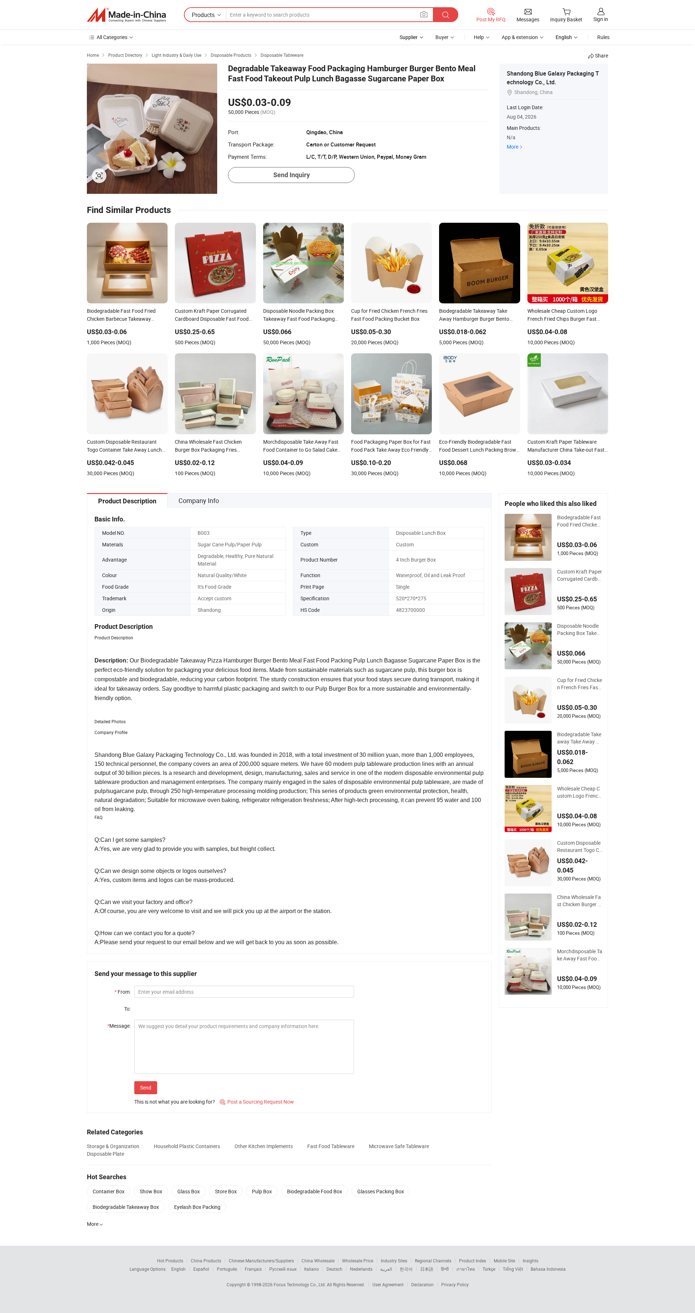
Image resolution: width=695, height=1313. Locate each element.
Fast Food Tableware (330, 1146)
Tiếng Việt (513, 1269)
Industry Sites (394, 1260)
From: (122, 991)
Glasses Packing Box (380, 1191)
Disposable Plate (105, 1153)
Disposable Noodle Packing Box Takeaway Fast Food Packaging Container (578, 629)
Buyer (441, 37)
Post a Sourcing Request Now (257, 1101)
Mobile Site (504, 1260)
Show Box (151, 1191)
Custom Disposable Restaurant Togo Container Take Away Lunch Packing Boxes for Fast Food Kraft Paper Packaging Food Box (579, 846)
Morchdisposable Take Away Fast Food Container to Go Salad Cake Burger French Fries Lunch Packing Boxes (579, 955)
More (512, 146)
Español (201, 1269)
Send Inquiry (291, 175)
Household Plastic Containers (187, 1146)
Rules (603, 37)
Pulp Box (262, 1191)
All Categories (112, 37)
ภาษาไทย (465, 1269)
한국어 (406, 1269)
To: (127, 1008)
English (178, 1269)
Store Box (226, 1191)
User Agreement (388, 1284)
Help (479, 37)
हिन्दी (445, 1269)
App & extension (520, 37)
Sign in (600, 19)
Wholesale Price (357, 1260)
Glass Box (188, 1191)
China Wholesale (318, 1260)
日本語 (426, 1269)
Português (227, 1269)
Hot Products (170, 1260)
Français (253, 1269)
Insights (530, 1260)
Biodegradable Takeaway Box (126, 1206)
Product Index (472, 1260)
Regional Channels (433, 1260)
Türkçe (489, 1269)
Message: (119, 1025)
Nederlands (361, 1269)
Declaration (422, 1284)
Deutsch (334, 1269)
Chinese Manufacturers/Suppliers (261, 1260)
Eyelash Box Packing (197, 1206)
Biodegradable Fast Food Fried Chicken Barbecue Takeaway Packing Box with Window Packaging (579, 521)
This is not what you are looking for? (174, 1101)
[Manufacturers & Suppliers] (126, 14)
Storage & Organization (113, 1146)
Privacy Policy (455, 1284)
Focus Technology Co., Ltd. (300, 1284)
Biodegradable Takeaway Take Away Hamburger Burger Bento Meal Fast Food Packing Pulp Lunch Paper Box (579, 738)
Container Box (109, 1191)
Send (145, 1087)
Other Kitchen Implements (264, 1146)
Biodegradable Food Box (314, 1191)
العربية (386, 1269)
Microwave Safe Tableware (399, 1146)
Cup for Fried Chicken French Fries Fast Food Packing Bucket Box (579, 684)
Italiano (311, 1269)
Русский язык (282, 1269)
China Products (206, 1260)
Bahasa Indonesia (548, 1269)
